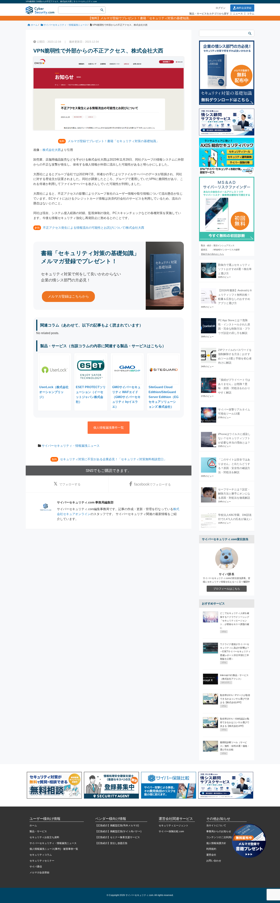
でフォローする (70, 484)
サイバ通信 (36, 866)
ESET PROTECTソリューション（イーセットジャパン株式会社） (91, 394)
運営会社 (211, 854)
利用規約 (211, 848)
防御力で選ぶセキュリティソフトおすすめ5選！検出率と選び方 (235, 269)
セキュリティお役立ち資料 (44, 837)
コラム (250, 13)
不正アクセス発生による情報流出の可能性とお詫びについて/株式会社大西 (93, 227)
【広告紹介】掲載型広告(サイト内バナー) (118, 831)
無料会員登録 (244, 7)
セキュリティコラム (41, 854)
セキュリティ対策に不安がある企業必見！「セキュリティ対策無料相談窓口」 (113, 459)
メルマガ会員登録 (39, 872)
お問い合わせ (213, 860)
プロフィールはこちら (226, 588)
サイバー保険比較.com (171, 831)
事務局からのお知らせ (218, 831)
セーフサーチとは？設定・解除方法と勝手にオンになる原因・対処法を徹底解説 (234, 493)
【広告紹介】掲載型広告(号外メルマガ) (117, 825)
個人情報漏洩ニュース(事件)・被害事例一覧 (54, 848)
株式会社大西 (51, 149)
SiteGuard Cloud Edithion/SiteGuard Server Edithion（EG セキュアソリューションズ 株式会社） (163, 396)
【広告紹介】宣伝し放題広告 (111, 843)
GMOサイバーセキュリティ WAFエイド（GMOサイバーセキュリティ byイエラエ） (126, 396)
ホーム (33, 825)
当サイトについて (216, 825)
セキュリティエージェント (173, 825)
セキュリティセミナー (42, 860)
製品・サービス (38, 831)
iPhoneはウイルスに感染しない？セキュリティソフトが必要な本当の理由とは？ (234, 438)
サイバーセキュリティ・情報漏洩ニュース (71, 445)
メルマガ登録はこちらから (68, 296)
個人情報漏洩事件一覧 (108, 427)
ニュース (238, 13)
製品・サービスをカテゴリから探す (209, 13)
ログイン (221, 7)
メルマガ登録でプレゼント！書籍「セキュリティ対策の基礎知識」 (146, 18)
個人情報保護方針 (216, 843)
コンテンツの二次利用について (223, 837)
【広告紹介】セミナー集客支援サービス (117, 837)
